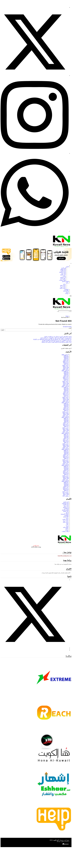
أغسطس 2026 (65, 354)
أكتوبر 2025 (66, 368)
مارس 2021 (66, 440)
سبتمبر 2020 (66, 448)
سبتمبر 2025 (66, 369)
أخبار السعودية (62, 272)
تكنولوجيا (66, 289)
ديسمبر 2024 (65, 381)
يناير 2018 (66, 490)
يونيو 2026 (66, 357)
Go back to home (67, 326)
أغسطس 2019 (65, 465)
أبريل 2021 (66, 438)
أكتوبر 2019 (66, 462)
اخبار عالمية (63, 274)
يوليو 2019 (66, 466)
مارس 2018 (66, 488)
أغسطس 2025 (65, 370)
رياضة (67, 282)
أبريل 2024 (66, 392)
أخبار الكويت (63, 270)
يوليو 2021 (66, 434)
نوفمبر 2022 (66, 413)
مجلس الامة (63, 278)
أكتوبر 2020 (66, 446)
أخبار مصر (63, 273)
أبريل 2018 (66, 486)
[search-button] (57, 311)
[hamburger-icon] (70, 263)
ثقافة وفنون (66, 290)
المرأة (67, 292)
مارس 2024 (66, 393)
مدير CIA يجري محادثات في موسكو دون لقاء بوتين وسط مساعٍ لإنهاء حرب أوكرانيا (52, 339)
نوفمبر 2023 (66, 398)
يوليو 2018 (66, 482)
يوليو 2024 (66, 388)
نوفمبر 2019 (66, 461)
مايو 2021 (66, 437)
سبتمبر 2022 (66, 416)
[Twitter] (35, 75)
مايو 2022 (66, 421)
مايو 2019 (66, 469)
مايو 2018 (66, 485)
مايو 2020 (66, 453)
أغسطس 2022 (65, 417)
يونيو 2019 (66, 468)
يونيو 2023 (66, 405)
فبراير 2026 (66, 362)
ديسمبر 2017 (65, 492)
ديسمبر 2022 (65, 412)
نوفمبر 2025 (66, 366)
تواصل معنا (57, 564)
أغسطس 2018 (65, 481)
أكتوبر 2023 (66, 400)
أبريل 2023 (66, 408)
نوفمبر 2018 (66, 477)
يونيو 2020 (66, 452)
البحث (70, 328)
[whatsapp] (35, 231)
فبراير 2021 (66, 441)
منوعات (67, 293)
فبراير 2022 (66, 425)
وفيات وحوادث (62, 280)
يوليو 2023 (66, 404)
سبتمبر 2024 (66, 385)
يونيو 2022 (66, 420)
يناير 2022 (66, 426)
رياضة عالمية (63, 288)
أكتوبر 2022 (66, 414)
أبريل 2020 (66, 454)
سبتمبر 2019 (66, 464)
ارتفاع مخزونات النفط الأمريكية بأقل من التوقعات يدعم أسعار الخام (55, 338)
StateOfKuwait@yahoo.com (64, 555)
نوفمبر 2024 (66, 382)
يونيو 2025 (66, 373)
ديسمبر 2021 (65, 428)
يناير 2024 (66, 396)
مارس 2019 (66, 472)
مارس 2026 (66, 361)
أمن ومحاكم (63, 277)
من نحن (61, 564)
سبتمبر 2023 (66, 401)
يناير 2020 (66, 458)
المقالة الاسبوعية (65, 514)
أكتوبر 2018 (66, 478)
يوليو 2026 (66, 356)
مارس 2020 (66, 456)
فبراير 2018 (66, 489)
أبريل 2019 (66, 470)
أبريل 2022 (66, 422)
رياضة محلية (63, 285)
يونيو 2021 (66, 436)
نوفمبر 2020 (66, 445)
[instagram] (35, 153)
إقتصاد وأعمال (65, 281)
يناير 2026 (66, 364)
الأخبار (67, 266)
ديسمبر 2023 (65, 397)
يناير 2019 (66, 474)
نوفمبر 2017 (66, 493)
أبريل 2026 (66, 360)
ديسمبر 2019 (65, 460)
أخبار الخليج (63, 269)
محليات (64, 276)
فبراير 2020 (66, 457)
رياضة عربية (63, 286)
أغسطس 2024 (65, 386)
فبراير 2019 (66, 473)
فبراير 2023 (66, 409)
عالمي (67, 524)
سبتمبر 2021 (66, 432)
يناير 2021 (66, 442)
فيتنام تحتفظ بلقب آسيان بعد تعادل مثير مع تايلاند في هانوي (57, 336)
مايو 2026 (66, 358)
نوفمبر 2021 (66, 429)
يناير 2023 (66, 410)
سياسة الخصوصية (67, 564)
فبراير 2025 (66, 378)
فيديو (67, 526)
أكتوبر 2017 (66, 494)
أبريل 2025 (66, 376)
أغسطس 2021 (65, 433)
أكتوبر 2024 (66, 384)
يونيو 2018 (66, 484)
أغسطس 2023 (65, 402)
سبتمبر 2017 (66, 496)
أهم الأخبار (63, 268)
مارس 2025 (66, 377)
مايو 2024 (66, 390)
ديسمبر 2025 (65, 365)
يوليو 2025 (66, 372)
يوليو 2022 (66, 418)
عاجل (67, 523)
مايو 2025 (66, 374)
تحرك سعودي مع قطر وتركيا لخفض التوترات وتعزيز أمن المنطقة (56, 342)
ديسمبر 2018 (65, 476)
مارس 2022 (66, 424)
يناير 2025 (66, 380)
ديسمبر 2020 (65, 444)
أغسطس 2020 (65, 449)
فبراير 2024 (66, 394)
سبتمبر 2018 (66, 480)
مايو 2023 (66, 406)
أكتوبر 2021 (66, 430)
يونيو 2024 (66, 389)
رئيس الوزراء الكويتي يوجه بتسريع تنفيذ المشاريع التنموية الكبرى (56, 340)
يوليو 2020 (66, 450)
